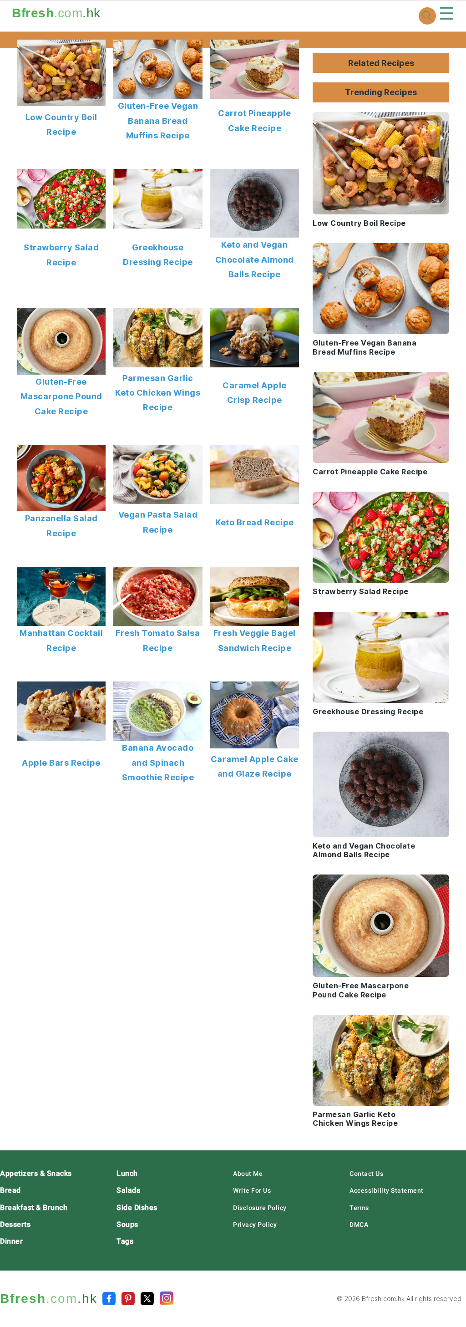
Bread (10, 1190)
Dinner (11, 1241)
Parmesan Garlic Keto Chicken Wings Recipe (157, 392)
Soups (127, 1224)
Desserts (15, 1224)
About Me (248, 1173)
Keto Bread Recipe (254, 522)
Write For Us (252, 1190)
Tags (124, 1241)
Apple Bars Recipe (61, 763)
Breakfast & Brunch (33, 1207)
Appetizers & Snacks (36, 1173)
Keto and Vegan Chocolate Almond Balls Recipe (254, 259)
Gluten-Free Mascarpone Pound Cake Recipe (61, 396)
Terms (359, 1207)
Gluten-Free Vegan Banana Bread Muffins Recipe (158, 120)
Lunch (127, 1173)
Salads (128, 1190)
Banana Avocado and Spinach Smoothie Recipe (158, 762)
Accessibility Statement (387, 1190)
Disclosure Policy (260, 1207)
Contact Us (366, 1173)
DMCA (359, 1224)
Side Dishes (136, 1207)
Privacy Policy (255, 1224)
